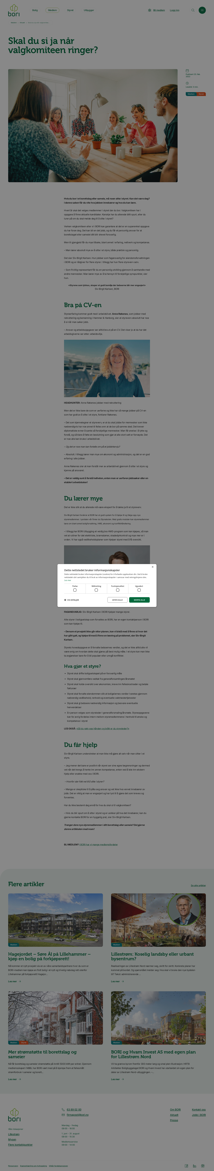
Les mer (67, 580)
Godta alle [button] (139, 600)
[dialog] (107, 585)
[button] (71, 600)
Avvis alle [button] (117, 600)
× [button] (152, 567)
